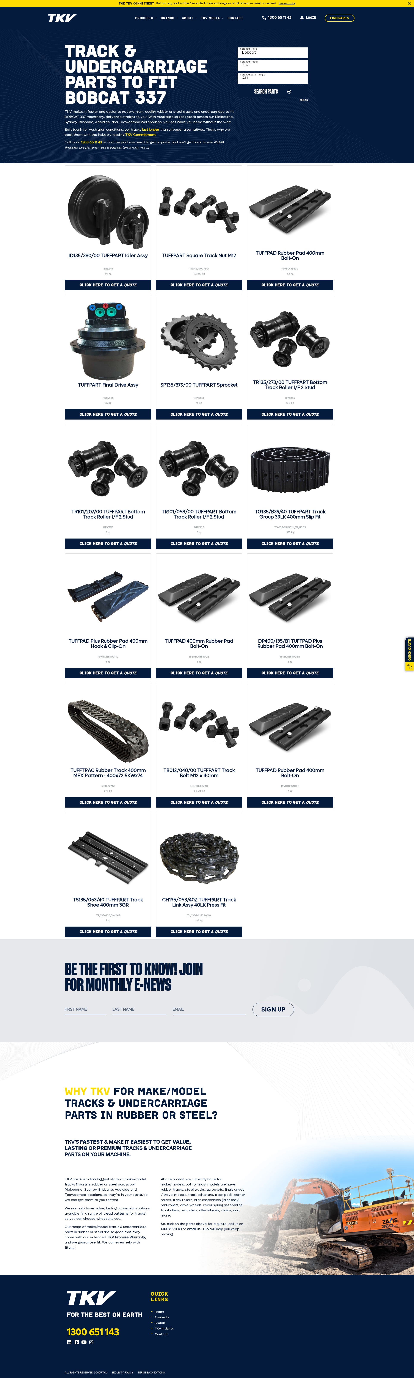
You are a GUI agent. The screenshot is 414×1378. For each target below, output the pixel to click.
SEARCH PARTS (266, 91)
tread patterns (115, 1213)
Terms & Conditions (151, 1372)
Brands (160, 1323)
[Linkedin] (69, 1342)
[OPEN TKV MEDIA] (222, 18)
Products (162, 1317)
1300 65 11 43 (91, 142)
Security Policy (122, 1372)
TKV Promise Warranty (126, 1237)
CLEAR (304, 100)
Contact (161, 1334)
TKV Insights (164, 1328)
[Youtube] (84, 1342)
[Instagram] (91, 1342)
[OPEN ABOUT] (196, 18)
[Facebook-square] (76, 1342)
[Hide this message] (409, 3)
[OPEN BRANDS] (177, 18)
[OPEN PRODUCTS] (156, 18)
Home (159, 1312)
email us (194, 1229)
